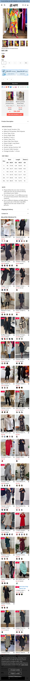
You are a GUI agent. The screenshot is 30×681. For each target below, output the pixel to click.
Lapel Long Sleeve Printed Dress (6, 530)
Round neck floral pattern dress (21, 432)
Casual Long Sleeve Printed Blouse (6, 408)
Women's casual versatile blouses (6, 310)
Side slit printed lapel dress (21, 408)
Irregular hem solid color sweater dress (6, 481)
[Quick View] (13, 237)
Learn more (24, 665)
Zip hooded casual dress (21, 506)
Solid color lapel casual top (6, 432)
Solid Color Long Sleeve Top (6, 237)
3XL (4, 66)
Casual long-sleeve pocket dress (6, 506)
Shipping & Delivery (7, 209)
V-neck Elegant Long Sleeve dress (21, 530)
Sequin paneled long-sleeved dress (6, 603)
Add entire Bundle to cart (15, 114)
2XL (26, 63)
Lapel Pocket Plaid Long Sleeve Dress (6, 579)
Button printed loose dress (21, 335)
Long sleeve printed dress (21, 481)
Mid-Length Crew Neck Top (6, 383)
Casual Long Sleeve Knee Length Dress (21, 237)
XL (20, 63)
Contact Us (5, 213)
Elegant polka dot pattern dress (6, 628)
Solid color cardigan (6, 359)
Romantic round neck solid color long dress (6, 457)
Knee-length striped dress (21, 310)
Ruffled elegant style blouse (6, 335)
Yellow (3, 56)
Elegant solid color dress (6, 286)
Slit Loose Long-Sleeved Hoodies (21, 579)
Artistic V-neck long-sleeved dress (21, 261)
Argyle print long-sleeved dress (21, 628)
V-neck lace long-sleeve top (21, 603)
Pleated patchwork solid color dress (6, 554)
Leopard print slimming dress (6, 652)
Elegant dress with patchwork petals (21, 286)
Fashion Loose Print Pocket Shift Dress (21, 554)
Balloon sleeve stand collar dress (21, 652)
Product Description (7, 121)
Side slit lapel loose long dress (6, 261)
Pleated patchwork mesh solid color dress (21, 359)
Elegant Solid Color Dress (21, 383)
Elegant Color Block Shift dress (21, 457)
